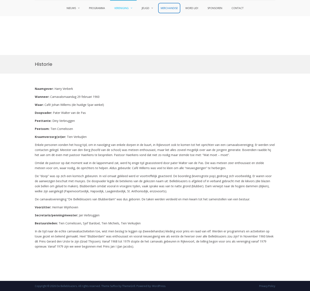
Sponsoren (215, 8)
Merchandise (169, 8)
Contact (238, 8)
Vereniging (121, 8)
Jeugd (145, 8)
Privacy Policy (267, 286)
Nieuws (71, 8)
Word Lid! (191, 8)
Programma (97, 8)
